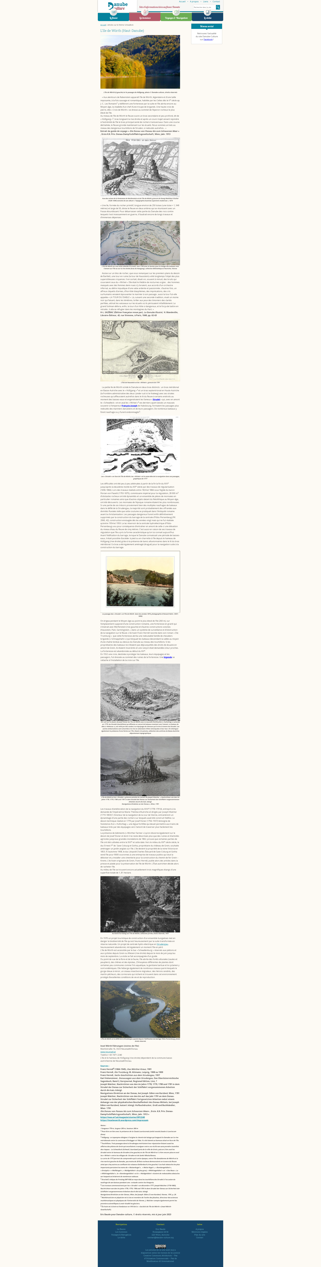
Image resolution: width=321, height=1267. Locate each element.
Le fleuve (113, 17)
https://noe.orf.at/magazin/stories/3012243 (122, 1117)
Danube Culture (117, 6)
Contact (216, 1)
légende (168, 657)
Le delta (207, 17)
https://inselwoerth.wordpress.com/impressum (124, 1120)
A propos (194, 1)
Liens (205, 1)
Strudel (156, 399)
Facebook (208, 39)
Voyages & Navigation (176, 17)
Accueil (182, 1)
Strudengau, (163, 944)
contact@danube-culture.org (160, 1237)
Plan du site (199, 1234)
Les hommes (144, 17)
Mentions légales (200, 1232)
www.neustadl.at (108, 1051)
